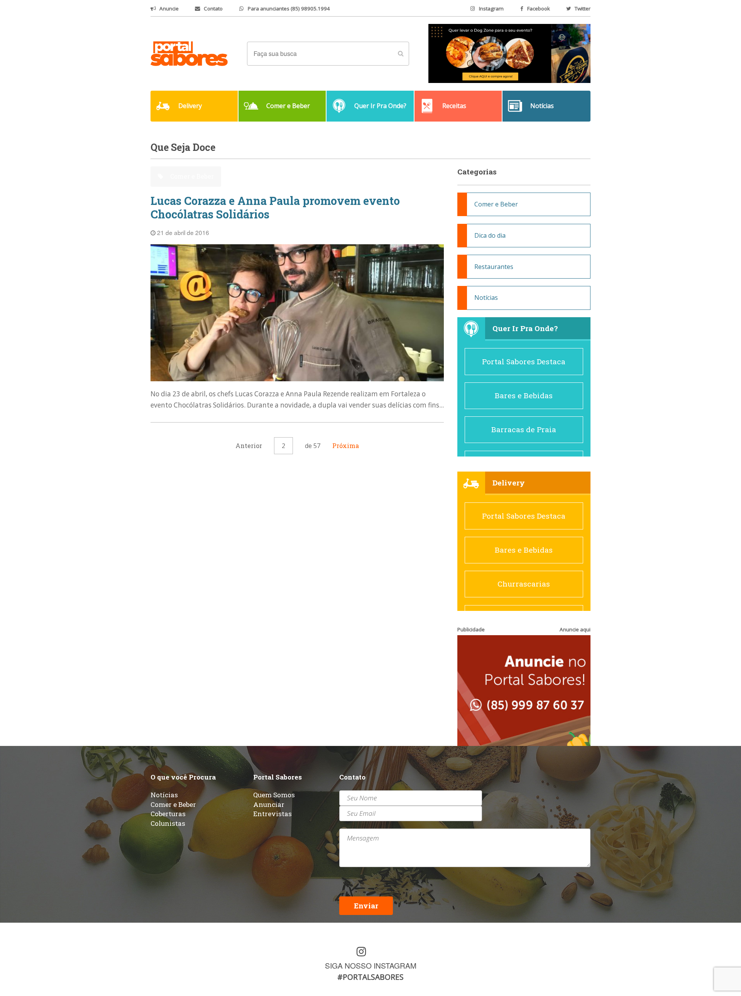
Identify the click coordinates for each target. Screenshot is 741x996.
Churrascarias (523, 583)
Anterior (248, 445)
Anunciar (268, 804)
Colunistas (168, 823)
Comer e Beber (191, 176)
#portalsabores (370, 977)
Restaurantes (493, 266)
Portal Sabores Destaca (523, 361)
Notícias (486, 297)
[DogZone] (509, 53)
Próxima (345, 445)
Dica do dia (490, 235)
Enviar (366, 905)
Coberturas (168, 813)
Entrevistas (272, 813)
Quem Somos (274, 794)
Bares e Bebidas (524, 395)
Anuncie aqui (575, 629)
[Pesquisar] (400, 53)
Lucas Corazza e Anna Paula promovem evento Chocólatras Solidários (275, 207)
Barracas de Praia (523, 429)
